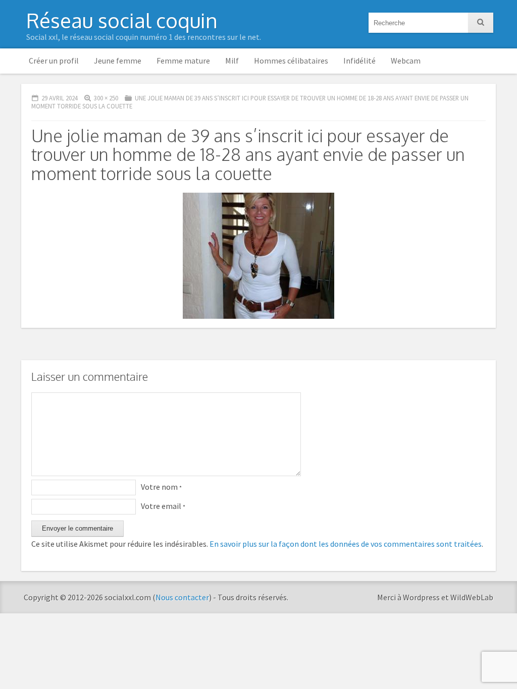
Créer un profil (54, 60)
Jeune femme (117, 60)
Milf (232, 60)
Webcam (406, 60)
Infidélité (359, 60)
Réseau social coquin (122, 20)
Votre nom (161, 487)
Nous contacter (182, 597)
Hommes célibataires (291, 60)
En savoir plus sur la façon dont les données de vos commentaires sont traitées (346, 544)
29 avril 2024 (59, 98)
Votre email (163, 506)
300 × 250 (106, 98)
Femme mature (183, 60)
